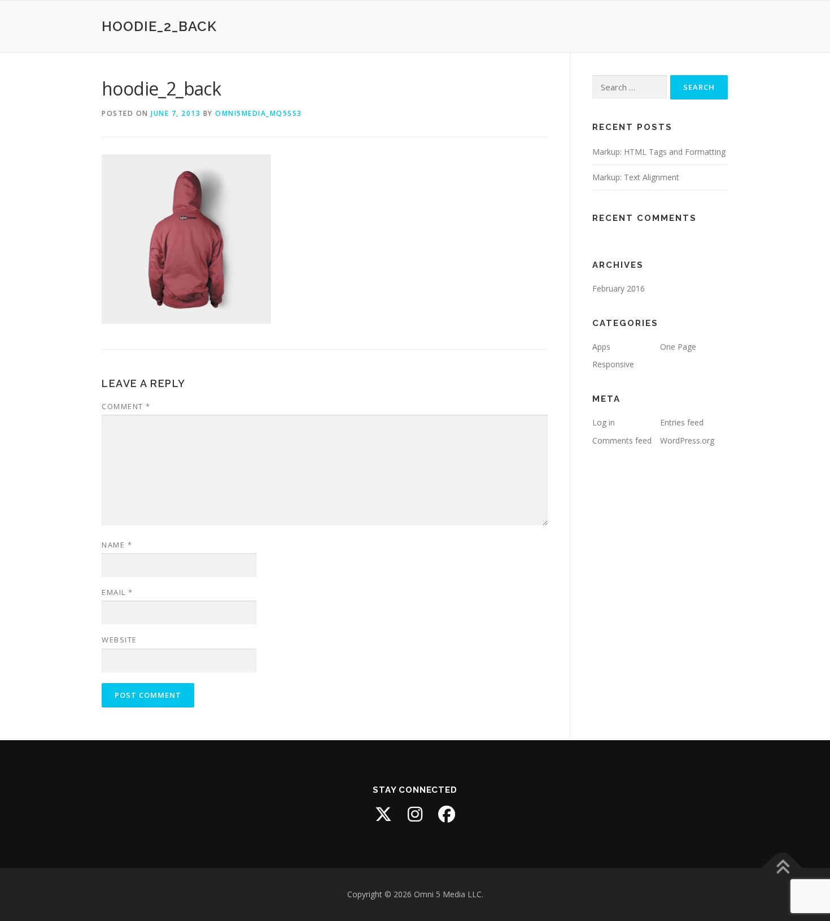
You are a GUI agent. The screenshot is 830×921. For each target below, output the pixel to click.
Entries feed (682, 422)
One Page (678, 346)
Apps (601, 346)
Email (117, 592)
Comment (126, 406)
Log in (603, 422)
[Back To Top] (782, 868)
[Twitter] (383, 814)
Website (119, 640)
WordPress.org (687, 440)
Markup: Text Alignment (635, 177)
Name (117, 545)
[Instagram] (415, 814)
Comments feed (622, 440)
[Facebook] (446, 814)
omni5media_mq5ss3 (258, 113)
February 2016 (618, 288)
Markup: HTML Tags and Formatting (659, 151)
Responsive (613, 364)
